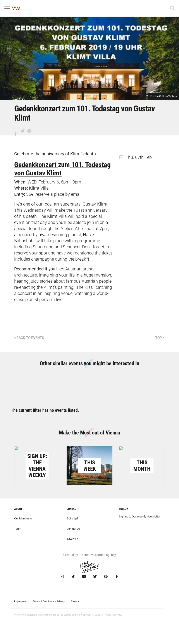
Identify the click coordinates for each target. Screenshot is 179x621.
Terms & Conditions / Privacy (49, 601)
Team (17, 528)
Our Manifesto (23, 518)
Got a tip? (72, 518)
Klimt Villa (39, 188)
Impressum (20, 601)
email (76, 194)
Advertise (72, 539)
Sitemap (75, 601)
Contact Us (73, 528)
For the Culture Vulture (163, 96)
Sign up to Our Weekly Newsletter (139, 516)
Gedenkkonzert (36, 165)
